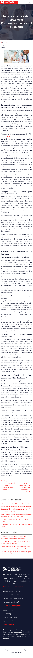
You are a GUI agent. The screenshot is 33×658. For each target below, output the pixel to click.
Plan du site (17, 657)
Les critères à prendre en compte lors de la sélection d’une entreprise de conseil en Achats (24, 486)
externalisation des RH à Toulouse (13, 137)
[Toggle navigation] (30, 2)
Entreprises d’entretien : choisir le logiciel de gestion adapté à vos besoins (9, 485)
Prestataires (5, 42)
